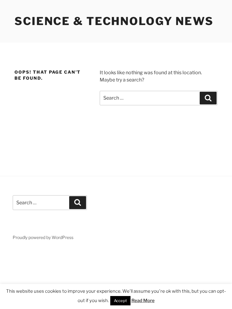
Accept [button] (120, 300)
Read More (143, 300)
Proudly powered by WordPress (43, 237)
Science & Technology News (114, 21)
